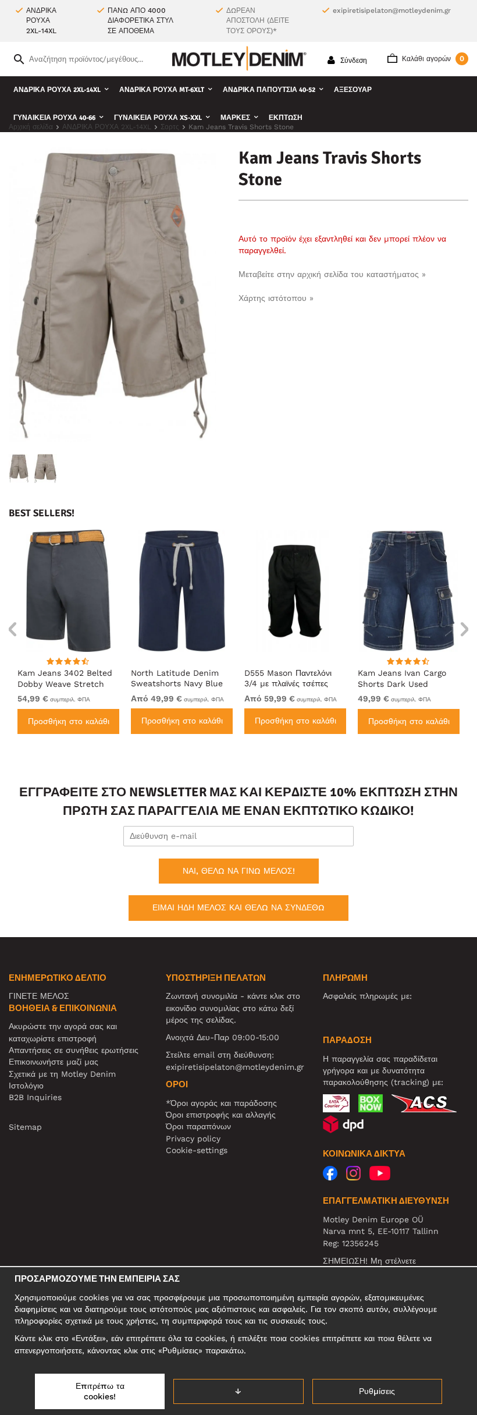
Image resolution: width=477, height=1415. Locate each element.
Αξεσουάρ (353, 90)
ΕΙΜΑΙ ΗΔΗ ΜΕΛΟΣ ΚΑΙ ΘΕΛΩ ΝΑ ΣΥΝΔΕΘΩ (238, 907)
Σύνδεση (352, 60)
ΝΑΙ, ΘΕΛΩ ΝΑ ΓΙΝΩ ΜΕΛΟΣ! (239, 870)
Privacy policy (193, 1138)
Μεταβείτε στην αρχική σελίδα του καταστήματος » (332, 274)
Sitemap (25, 1127)
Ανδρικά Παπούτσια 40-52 (269, 90)
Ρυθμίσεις (377, 1391)
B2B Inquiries (35, 1097)
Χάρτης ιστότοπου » (276, 298)
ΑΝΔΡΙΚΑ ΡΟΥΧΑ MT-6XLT (161, 90)
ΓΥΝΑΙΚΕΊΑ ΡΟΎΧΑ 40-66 (54, 118)
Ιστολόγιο (26, 1085)
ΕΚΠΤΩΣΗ (285, 118)
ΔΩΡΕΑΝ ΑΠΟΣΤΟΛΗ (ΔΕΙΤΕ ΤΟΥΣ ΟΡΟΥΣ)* (257, 20)
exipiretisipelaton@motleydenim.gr (392, 10)
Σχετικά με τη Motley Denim (62, 1074)
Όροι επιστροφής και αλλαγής (221, 1114)
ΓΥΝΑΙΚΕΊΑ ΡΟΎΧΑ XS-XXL (158, 118)
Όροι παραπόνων (198, 1126)
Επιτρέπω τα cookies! (100, 1391)
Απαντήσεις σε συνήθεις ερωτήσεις (73, 1050)
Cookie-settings (196, 1150)
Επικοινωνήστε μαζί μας (53, 1061)
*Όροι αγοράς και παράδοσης (221, 1103)
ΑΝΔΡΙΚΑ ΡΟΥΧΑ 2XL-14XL (57, 90)
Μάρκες (235, 118)
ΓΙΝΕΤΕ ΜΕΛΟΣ (39, 996)
